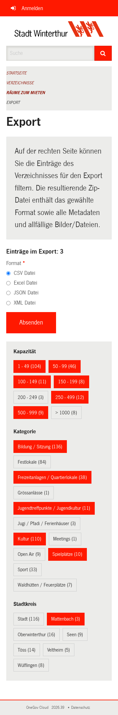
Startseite (16, 73)
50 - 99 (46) (64, 366)
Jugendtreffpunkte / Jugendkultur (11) (54, 508)
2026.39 (58, 708)
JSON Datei (26, 292)
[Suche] (103, 53)
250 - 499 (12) (69, 397)
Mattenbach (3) (65, 619)
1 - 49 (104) (29, 366)
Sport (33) (27, 569)
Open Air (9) (29, 554)
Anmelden (32, 8)
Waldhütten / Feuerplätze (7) (45, 585)
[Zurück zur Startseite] (59, 31)
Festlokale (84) (32, 462)
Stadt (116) (28, 619)
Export (13, 102)
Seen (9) (75, 634)
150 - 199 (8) (71, 381)
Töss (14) (26, 650)
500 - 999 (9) (31, 412)
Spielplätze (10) (67, 554)
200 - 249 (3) (31, 397)
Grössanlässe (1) (33, 492)
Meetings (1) (65, 538)
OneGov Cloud (38, 708)
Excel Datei (25, 283)
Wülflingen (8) (31, 665)
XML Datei (24, 303)
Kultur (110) (29, 538)
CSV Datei (24, 273)
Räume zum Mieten (25, 93)
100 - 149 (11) (32, 381)
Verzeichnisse (20, 83)
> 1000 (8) (66, 412)
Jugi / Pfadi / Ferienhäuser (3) (47, 523)
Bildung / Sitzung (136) (40, 446)
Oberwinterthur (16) (36, 634)
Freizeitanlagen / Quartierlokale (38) (52, 477)
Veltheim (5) (58, 650)
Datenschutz (81, 708)
